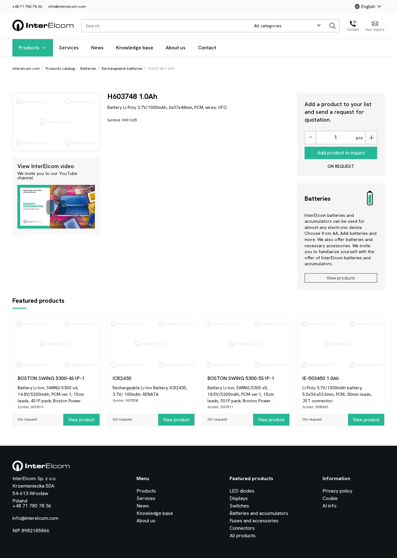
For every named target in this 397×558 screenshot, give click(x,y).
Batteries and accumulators (259, 513)
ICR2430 (122, 378)
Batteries (88, 68)
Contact (207, 47)
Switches (239, 505)
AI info (330, 505)
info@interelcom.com (67, 6)
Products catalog (60, 68)
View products (341, 278)
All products (243, 535)
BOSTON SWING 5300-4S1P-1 (51, 378)
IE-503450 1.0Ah (320, 378)
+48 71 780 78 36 (27, 6)
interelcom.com (26, 68)
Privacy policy (337, 491)
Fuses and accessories (254, 520)
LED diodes (242, 491)
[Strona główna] (43, 30)
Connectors (242, 528)
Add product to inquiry (341, 153)
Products (29, 47)
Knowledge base (134, 47)
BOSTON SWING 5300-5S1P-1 (240, 378)
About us (175, 47)
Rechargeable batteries (122, 68)
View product (81, 419)
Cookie (330, 498)
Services (69, 47)
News (97, 47)
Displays (239, 498)
